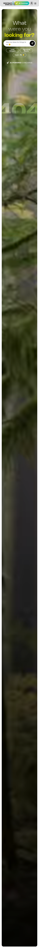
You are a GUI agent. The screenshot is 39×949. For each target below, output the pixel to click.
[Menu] (35, 3)
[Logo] (9, 3)
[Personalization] (32, 3)
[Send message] (32, 43)
